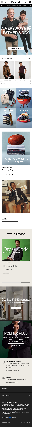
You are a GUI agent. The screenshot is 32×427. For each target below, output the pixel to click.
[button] (6, 282)
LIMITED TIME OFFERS (7, 167)
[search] (6, 2)
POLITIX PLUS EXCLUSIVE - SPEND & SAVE (16, 5)
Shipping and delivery (12, 370)
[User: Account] (26, 2)
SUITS (4, 219)
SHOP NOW (9, 223)
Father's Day (7, 170)
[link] (7, 73)
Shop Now (9, 174)
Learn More (16, 345)
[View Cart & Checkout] (30, 2)
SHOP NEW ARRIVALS (6, 58)
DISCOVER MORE (16, 48)
